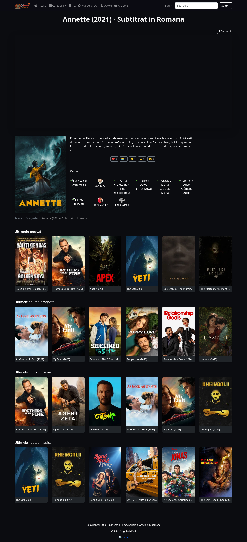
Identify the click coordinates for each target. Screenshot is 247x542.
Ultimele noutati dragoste (34, 302)
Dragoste (32, 218)
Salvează (226, 31)
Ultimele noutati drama (33, 372)
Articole (123, 5)
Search (225, 5)
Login (168, 5)
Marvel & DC (89, 5)
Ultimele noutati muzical (33, 442)
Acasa (42, 5)
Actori (108, 5)
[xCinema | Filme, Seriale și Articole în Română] (22, 5)
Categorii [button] (58, 5)
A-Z (74, 5)
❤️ (114, 159)
